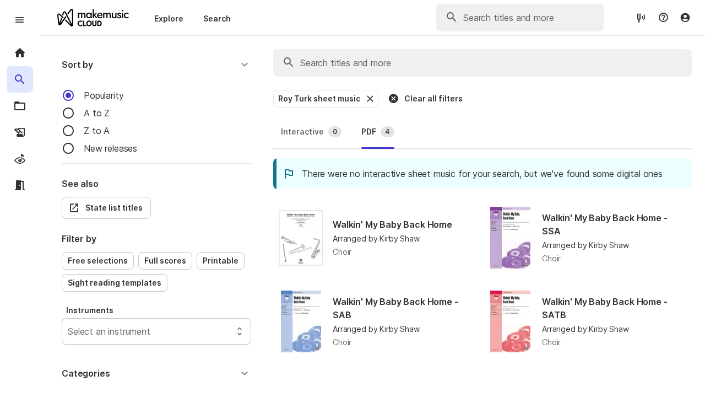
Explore (168, 18)
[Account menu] (685, 18)
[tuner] (641, 17)
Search (217, 18)
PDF (375, 131)
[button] (156, 64)
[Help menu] (663, 18)
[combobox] (69, 331)
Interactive (309, 131)
